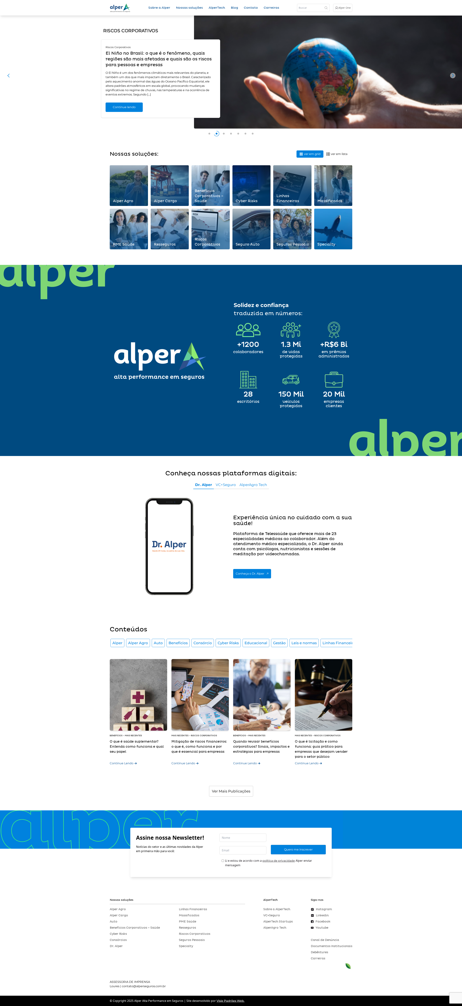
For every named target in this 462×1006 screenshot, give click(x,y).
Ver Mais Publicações (231, 791)
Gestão (279, 643)
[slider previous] (9, 75)
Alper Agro (138, 643)
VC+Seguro (226, 485)
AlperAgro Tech (253, 485)
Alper (117, 643)
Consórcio (202, 643)
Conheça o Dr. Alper (250, 573)
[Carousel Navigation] (231, 76)
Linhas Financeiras (339, 643)
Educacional (256, 643)
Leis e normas (304, 643)
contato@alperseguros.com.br (144, 986)
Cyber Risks (228, 643)
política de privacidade (278, 860)
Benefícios (178, 643)
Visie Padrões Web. (231, 1001)
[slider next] (453, 75)
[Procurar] (326, 8)
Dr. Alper (203, 485)
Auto (158, 643)
